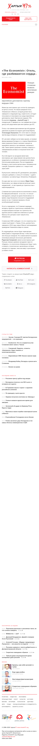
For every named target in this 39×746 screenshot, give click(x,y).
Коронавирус (6, 706)
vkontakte (9, 284)
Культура (22, 699)
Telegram (20, 288)
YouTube (20, 280)
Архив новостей (25, 12)
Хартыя (19, 6)
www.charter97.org (22, 727)
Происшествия (7, 699)
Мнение (4, 662)
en (18, 14)
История (30, 699)
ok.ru (20, 284)
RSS (8, 288)
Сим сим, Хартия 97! (28, 19)
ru (15, 14)
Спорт (16, 699)
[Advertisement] (19, 48)
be (12, 14)
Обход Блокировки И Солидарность (25, 704)
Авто (3, 704)
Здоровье (30, 701)
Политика (5, 696)
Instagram (32, 284)
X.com (32, 280)
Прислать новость (11, 12)
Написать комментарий (19, 268)
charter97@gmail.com (8, 736)
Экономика (22, 696)
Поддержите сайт (10, 19)
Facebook (8, 280)
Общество (13, 696)
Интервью (12, 701)
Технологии (21, 701)
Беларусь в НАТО (18, 706)
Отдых (9, 704)
